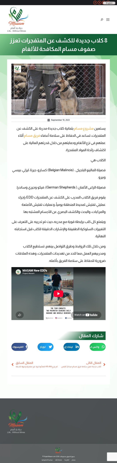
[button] (98, 347)
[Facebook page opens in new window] (95, 2)
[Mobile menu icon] (108, 20)
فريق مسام (32, 135)
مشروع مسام (84, 128)
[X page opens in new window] (99, 2)
